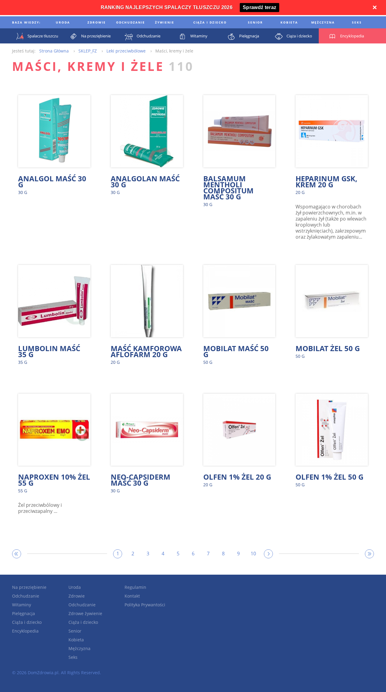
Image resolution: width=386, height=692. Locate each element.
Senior (74, 631)
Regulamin (135, 587)
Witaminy (21, 605)
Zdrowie (76, 596)
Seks (73, 657)
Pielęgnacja (23, 613)
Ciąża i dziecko (27, 622)
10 (253, 553)
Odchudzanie (25, 596)
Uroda (74, 587)
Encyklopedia (25, 631)
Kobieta (76, 640)
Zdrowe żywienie (85, 613)
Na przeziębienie (29, 587)
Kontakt (132, 596)
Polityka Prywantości (145, 605)
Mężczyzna (79, 648)
